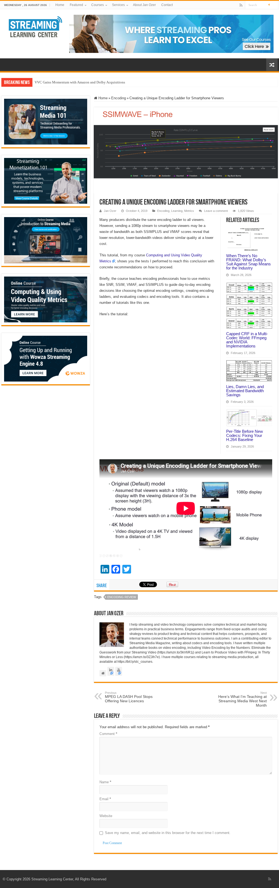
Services (118, 5)
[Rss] (241, 5)
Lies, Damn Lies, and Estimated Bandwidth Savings (245, 390)
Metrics (189, 210)
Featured (76, 5)
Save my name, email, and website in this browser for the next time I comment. (168, 833)
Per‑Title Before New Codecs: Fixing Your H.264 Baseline (244, 435)
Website (105, 816)
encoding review (121, 597)
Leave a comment (216, 210)
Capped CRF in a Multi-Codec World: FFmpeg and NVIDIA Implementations (247, 339)
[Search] (273, 5)
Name (105, 782)
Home (59, 5)
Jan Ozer (110, 210)
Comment (108, 734)
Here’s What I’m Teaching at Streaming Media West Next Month (242, 699)
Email (105, 799)
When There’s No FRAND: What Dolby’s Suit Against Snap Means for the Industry (248, 261)
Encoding (118, 98)
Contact (167, 5)
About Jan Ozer (144, 5)
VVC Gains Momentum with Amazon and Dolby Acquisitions (80, 82)
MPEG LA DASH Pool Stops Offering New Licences (129, 697)
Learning (177, 210)
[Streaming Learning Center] (35, 26)
